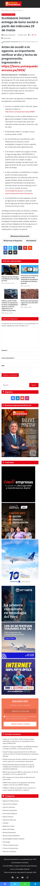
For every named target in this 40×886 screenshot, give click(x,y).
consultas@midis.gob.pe (14, 191)
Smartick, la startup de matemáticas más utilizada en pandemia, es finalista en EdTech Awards (29, 279)
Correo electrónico (8, 358)
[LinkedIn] (15, 248)
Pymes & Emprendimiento (11, 835)
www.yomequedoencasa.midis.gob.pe (19, 193)
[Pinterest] (25, 248)
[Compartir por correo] (10, 252)
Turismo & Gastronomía (10, 845)
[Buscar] (37, 4)
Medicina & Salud (8, 826)
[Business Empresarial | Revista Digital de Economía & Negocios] (13, 3)
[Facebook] (5, 248)
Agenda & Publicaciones (11, 801)
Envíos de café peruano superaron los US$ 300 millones (29, 303)
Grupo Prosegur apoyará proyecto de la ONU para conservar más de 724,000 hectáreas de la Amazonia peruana (20, 754)
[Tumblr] (20, 248)
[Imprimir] (15, 252)
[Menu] (3, 4)
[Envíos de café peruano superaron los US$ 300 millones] (29, 294)
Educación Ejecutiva (9, 820)
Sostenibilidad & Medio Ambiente (13, 839)
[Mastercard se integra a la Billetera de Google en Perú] (10, 270)
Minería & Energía (8, 829)
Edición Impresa (8, 817)
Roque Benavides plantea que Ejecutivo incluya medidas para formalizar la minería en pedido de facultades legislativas (18, 767)
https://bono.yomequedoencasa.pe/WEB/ (20, 68)
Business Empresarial (9, 35)
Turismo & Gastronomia (10, 848)
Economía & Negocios (16, 10)
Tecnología (6, 842)
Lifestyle (5, 823)
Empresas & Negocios (13, 241)
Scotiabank (31, 241)
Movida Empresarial (9, 832)
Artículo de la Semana (10, 804)
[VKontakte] (5, 252)
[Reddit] (30, 248)
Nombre (5, 350)
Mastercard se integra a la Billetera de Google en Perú (10, 279)
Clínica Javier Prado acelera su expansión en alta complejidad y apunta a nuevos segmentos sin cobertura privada (10, 306)
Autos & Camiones (9, 807)
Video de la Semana (9, 851)
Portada (5, 10)
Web (3, 365)
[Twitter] (10, 248)
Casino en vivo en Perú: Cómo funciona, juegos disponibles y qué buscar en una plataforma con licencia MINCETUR (18, 741)
